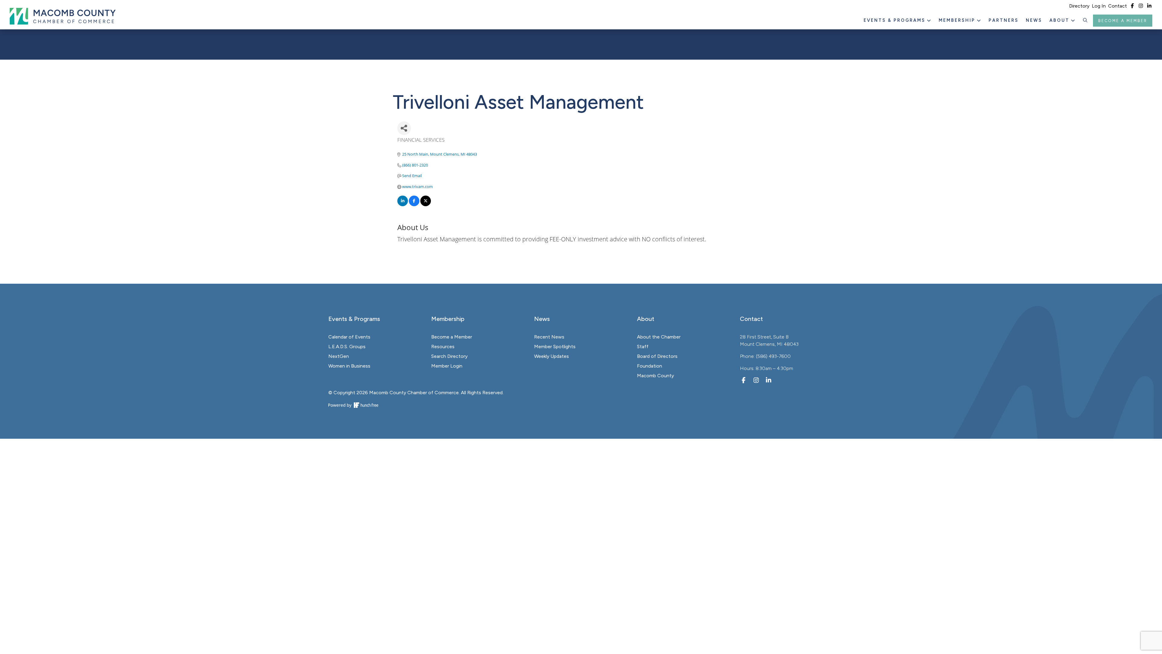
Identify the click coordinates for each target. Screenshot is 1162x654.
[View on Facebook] (414, 204)
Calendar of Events (349, 337)
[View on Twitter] (425, 204)
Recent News (549, 337)
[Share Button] (404, 128)
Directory (1079, 6)
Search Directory (449, 356)
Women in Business (349, 366)
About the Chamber (659, 337)
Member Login (446, 366)
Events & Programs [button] (895, 20)
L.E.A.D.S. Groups (347, 346)
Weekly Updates (551, 356)
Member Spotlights (555, 346)
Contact (1117, 6)
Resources (443, 346)
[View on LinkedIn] (402, 204)
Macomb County (655, 375)
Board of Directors (657, 356)
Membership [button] (958, 20)
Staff (642, 346)
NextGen (338, 356)
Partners (1004, 20)
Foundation (649, 366)
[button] (1085, 20)
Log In (1099, 6)
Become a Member (1122, 20)
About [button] (1060, 20)
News (1034, 20)
